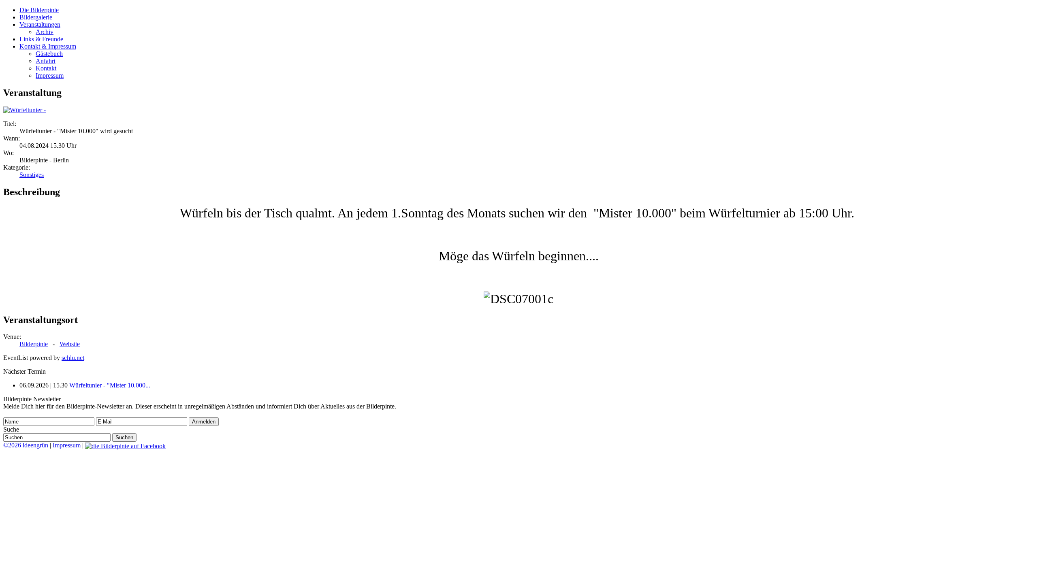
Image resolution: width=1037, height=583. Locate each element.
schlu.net (73, 357)
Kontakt (46, 68)
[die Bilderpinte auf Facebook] (125, 445)
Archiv (44, 31)
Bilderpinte (33, 343)
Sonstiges (31, 174)
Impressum (50, 75)
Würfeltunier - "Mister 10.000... (109, 385)
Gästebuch (49, 53)
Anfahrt (45, 60)
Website (70, 343)
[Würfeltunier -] (24, 109)
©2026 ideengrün (25, 445)
